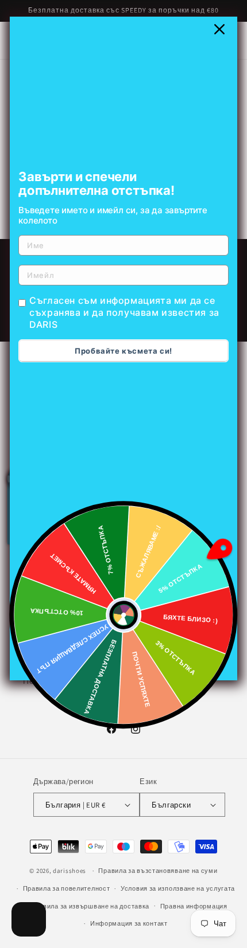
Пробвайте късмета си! (123, 350)
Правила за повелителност (66, 888)
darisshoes (69, 871)
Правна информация (193, 906)
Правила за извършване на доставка (89, 906)
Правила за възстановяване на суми (157, 871)
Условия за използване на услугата (178, 888)
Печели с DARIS (53, 681)
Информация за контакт (129, 923)
